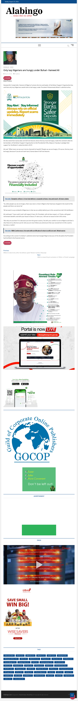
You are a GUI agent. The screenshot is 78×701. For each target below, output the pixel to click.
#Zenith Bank (40, 672)
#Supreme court (66, 669)
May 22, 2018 (8, 74)
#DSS (24, 659)
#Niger (28, 665)
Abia (51, 672)
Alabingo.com (7, 694)
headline (6, 67)
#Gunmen (57, 659)
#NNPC (8, 669)
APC (59, 672)
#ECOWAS (34, 659)
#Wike (29, 672)
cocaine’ (8, 675)
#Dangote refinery (11, 659)
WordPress (30, 694)
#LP (35, 662)
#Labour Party (24, 662)
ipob (58, 675)
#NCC (8, 665)
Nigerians (69, 675)
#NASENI (60, 662)
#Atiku (20, 655)
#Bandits (30, 655)
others (8, 679)
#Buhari (41, 655)
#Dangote (62, 655)
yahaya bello (19, 679)
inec (50, 675)
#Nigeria (39, 665)
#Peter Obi (42, 669)
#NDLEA (18, 665)
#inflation (68, 659)
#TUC (19, 672)
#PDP (31, 669)
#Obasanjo (20, 669)
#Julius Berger (10, 662)
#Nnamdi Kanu (61, 665)
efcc (18, 675)
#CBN (51, 655)
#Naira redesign (46, 662)
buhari (69, 672)
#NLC (49, 665)
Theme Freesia (22, 694)
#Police (53, 669)
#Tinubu (9, 672)
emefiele (27, 675)
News (11, 67)
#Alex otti (9, 655)
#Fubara (45, 659)
